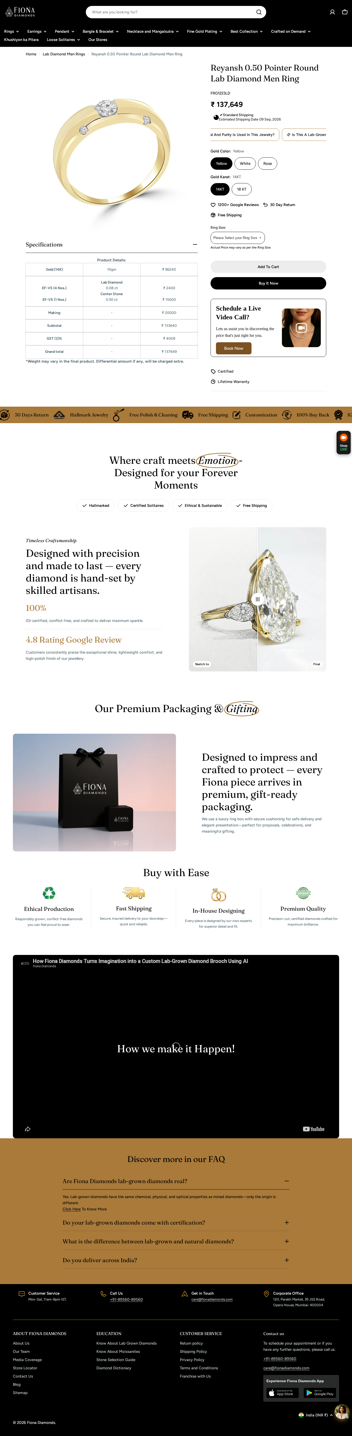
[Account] (332, 12)
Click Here (72, 1209)
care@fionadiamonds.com (212, 1299)
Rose (267, 163)
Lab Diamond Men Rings (64, 54)
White (245, 163)
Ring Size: (218, 227)
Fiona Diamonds (41, 1422)
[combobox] (176, 12)
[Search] (259, 12)
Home (31, 54)
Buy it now (268, 283)
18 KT (241, 189)
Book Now (233, 348)
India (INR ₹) (317, 1415)
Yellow (221, 163)
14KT (220, 189)
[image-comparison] (257, 599)
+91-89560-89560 (126, 1299)
